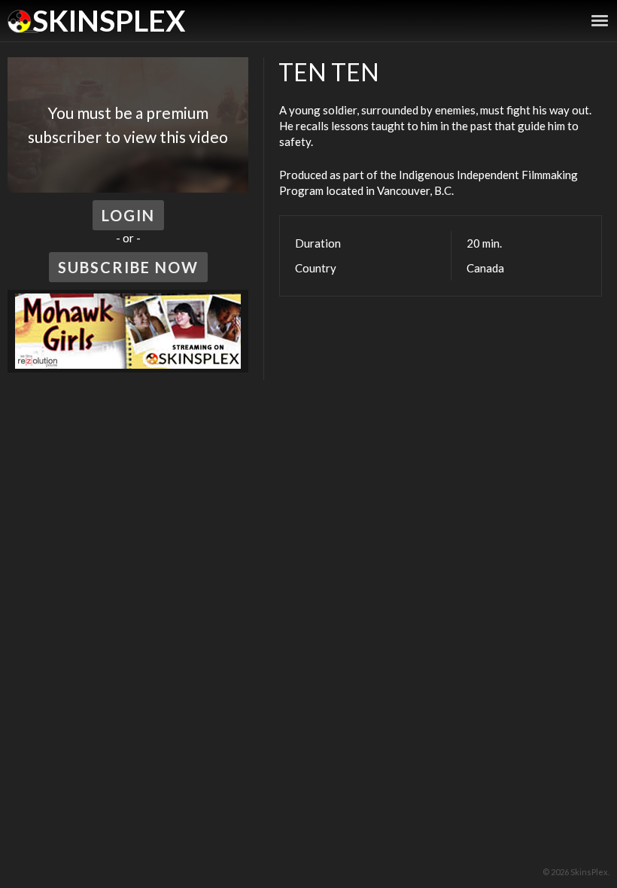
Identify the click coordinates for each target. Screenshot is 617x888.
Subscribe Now (128, 267)
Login (128, 215)
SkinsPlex (108, 20)
